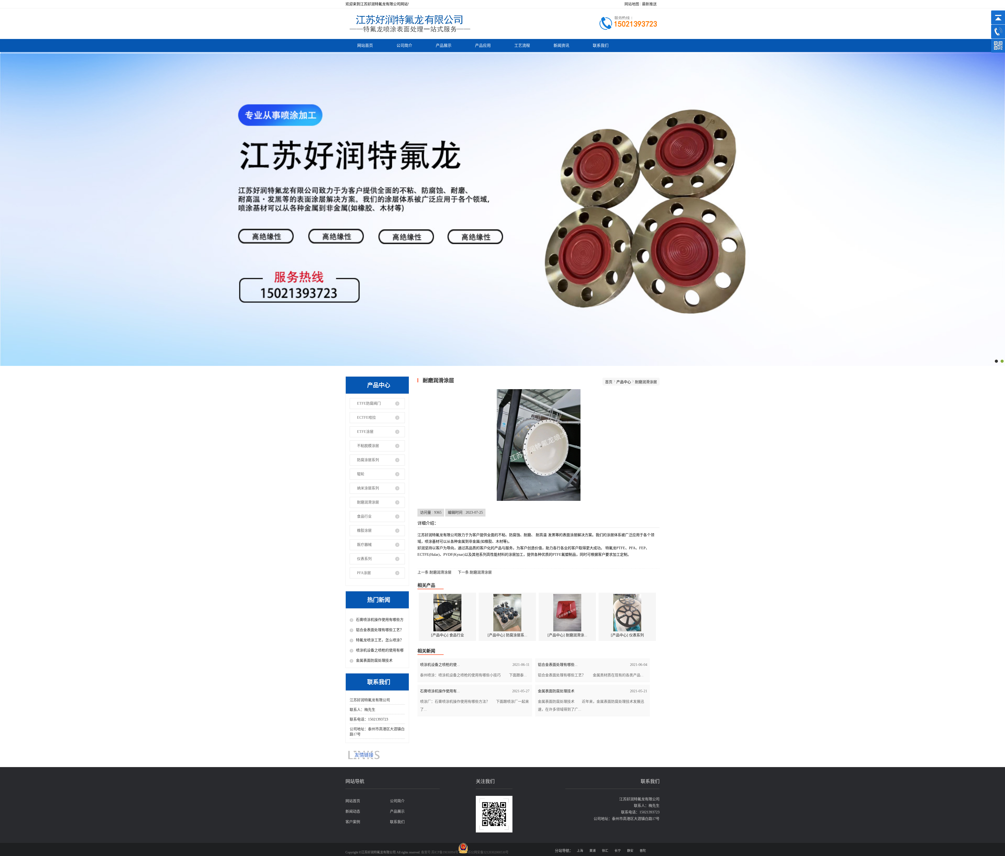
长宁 (618, 851)
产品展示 (443, 45)
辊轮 (360, 474)
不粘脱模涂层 (368, 446)
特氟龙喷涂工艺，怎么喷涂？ (380, 640)
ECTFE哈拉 (366, 418)
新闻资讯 (561, 45)
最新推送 (649, 4)
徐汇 (605, 851)
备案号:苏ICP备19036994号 (439, 852)
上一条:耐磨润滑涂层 (434, 572)
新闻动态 (352, 811)
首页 (608, 382)
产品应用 (483, 45)
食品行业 (364, 516)
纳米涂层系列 (368, 488)
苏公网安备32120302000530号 (488, 852)
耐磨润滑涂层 (368, 502)
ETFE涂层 (365, 432)
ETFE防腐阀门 (369, 403)
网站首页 (365, 45)
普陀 (643, 851)
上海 (580, 851)
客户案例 (352, 822)
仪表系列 (364, 559)
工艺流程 (522, 45)
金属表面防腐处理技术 (374, 660)
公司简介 (404, 45)
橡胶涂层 (364, 530)
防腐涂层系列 (368, 460)
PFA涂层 (364, 573)
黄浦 (592, 851)
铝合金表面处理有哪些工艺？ (380, 630)
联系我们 (600, 45)
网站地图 (631, 4)
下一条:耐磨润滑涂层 (475, 572)
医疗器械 (364, 545)
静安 (630, 851)
